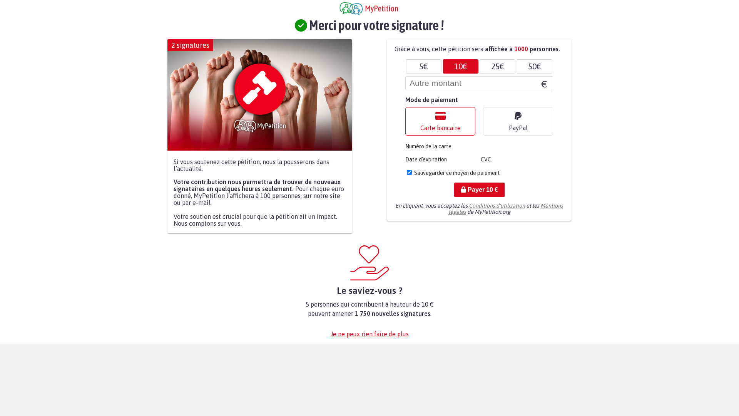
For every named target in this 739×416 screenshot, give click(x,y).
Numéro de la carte (428, 146)
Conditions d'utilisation (497, 206)
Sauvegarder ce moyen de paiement (457, 173)
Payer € (482, 189)
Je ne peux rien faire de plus (370, 333)
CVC (486, 159)
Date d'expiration (426, 159)
